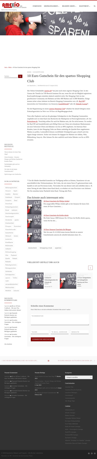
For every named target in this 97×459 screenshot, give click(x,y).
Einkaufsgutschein (11, 207)
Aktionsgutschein (11, 187)
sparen (7, 278)
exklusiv (14, 210)
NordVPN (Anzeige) (70, 432)
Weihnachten (9, 287)
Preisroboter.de (32, 121)
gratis (17, 220)
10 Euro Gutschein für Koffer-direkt (56, 215)
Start (5, 67)
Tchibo (15, 278)
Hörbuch (8, 236)
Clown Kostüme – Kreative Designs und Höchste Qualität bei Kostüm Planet (13, 159)
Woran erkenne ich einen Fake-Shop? (12, 153)
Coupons (8, 200)
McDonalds (9, 245)
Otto (6, 255)
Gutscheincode (10, 229)
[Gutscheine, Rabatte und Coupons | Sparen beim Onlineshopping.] (14, 5)
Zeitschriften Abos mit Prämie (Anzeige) (76, 443)
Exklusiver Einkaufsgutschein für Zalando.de (51, 280)
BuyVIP (81, 101)
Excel (7, 210)
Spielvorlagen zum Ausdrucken (12, 174)
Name (34, 332)
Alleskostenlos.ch (69, 410)
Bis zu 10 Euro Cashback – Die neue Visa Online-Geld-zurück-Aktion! (12, 308)
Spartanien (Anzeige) (70, 437)
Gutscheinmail (69, 395)
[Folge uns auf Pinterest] (95, 453)
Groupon (8, 226)
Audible (8, 194)
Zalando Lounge (81, 104)
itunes (16, 236)
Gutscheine (9, 232)
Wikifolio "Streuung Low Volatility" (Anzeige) (77, 440)
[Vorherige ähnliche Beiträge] (86, 268)
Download (8, 203)
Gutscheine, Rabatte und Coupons (16, 453)
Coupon (17, 197)
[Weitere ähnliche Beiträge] (90, 268)
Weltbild (8, 290)
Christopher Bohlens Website (73, 418)
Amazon (8, 191)
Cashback (8, 197)
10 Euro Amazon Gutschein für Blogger (57, 229)
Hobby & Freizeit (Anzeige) (72, 426)
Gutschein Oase (69, 387)
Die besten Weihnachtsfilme (72, 421)
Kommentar (37, 316)
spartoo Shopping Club (57, 109)
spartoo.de (48, 91)
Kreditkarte (9, 242)
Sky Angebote (8, 344)
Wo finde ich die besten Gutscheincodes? (10, 170)
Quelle (7, 258)
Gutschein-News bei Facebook (73, 390)
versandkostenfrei (11, 284)
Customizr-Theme (28, 455)
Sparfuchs (33, 85)
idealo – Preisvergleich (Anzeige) (74, 429)
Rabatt (15, 258)
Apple (15, 191)
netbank (8, 249)
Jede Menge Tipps (70, 401)
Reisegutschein (10, 268)
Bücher (15, 194)
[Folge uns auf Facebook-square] (89, 453)
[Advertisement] (48, 49)
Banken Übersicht (70, 415)
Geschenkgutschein (12, 213)
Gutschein (17, 226)
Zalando (16, 290)
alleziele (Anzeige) (70, 412)
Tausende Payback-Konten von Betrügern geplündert (10, 315)
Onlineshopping (10, 252)
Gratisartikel (9, 223)
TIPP (7, 281)
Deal (15, 200)
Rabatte (8, 261)
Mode (9, 67)
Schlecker (8, 271)
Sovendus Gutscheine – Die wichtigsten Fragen (12, 322)
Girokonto (8, 220)
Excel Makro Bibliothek (71, 423)
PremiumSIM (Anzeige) (71, 435)
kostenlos (8, 239)
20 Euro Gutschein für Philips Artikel (56, 201)
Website (75, 332)
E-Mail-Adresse (59, 332)
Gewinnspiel (9, 216)
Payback (14, 255)
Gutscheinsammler (70, 398)
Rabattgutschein (11, 265)
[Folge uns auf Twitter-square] (91, 453)
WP (10, 455)
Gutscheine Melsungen (71, 392)
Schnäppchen (10, 274)
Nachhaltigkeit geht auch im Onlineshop (12, 165)
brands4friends (63, 104)
